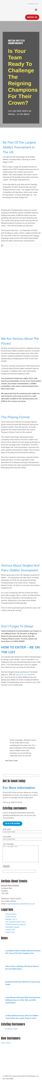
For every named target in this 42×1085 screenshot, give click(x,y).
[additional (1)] (21, 281)
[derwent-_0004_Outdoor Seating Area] (21, 893)
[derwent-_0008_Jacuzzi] (21, 941)
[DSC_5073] (21, 355)
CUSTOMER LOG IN (33, 4)
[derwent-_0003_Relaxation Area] (21, 917)
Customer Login (11, 1029)
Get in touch (5, 1043)
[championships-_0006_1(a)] (21, 604)
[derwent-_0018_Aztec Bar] (21, 724)
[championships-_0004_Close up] (21, 556)
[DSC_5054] (21, 305)
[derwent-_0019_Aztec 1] (21, 700)
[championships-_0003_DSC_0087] (21, 532)
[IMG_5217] (21, 405)
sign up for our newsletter (25, 674)
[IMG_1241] (21, 483)
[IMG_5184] (21, 330)
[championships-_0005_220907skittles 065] (21, 580)
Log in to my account (12, 823)
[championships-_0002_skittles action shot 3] (21, 256)
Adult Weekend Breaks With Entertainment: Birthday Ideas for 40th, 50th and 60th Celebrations (23, 1000)
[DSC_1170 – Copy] (21, 380)
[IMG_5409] (21, 508)
